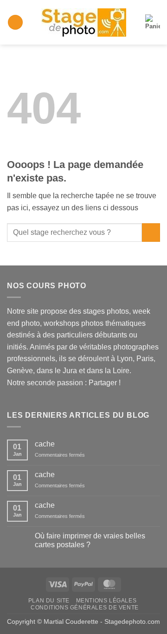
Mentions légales (106, 600)
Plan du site (49, 600)
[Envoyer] (151, 232)
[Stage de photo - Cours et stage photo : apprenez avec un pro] (83, 22)
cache (45, 444)
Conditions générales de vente (85, 607)
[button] (15, 22)
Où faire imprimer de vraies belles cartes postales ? (90, 540)
